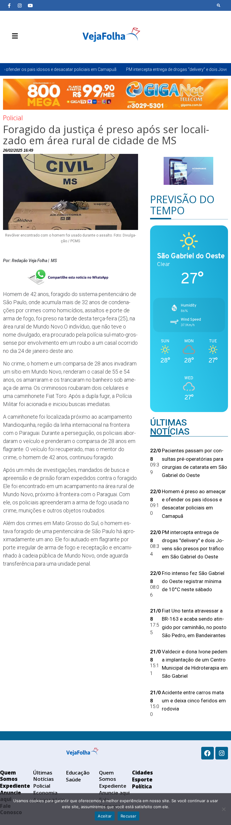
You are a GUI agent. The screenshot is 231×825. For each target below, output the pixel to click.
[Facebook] (207, 753)
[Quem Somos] (9, 50)
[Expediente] (18, 50)
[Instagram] (19, 5)
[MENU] (13, 36)
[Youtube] (30, 5)
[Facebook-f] (9, 5)
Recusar (128, 816)
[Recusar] (223, 809)
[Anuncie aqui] (27, 50)
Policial (13, 117)
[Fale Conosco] (36, 50)
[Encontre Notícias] (218, 5)
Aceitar (105, 816)
